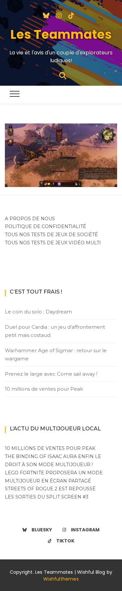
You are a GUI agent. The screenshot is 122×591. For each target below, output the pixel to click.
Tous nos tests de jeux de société (51, 235)
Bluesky (42, 529)
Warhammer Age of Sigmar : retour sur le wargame (56, 354)
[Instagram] (59, 15)
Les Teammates (61, 34)
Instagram (85, 529)
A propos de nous (30, 219)
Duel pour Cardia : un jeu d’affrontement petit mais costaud (55, 331)
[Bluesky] (46, 15)
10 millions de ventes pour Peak (44, 389)
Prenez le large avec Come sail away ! (51, 374)
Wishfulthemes (61, 579)
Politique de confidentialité (45, 226)
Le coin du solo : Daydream (38, 312)
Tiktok (65, 541)
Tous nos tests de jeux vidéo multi (53, 243)
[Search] (62, 75)
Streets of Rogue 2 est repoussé (50, 489)
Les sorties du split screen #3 (46, 497)
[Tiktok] (71, 15)
